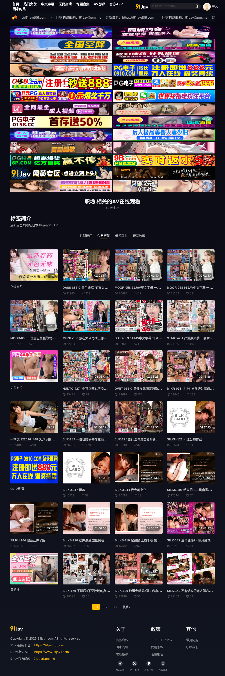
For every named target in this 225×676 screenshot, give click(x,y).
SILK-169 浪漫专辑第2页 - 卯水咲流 (139, 590)
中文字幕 (47, 4)
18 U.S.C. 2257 (161, 640)
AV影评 (99, 4)
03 (115, 607)
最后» (126, 607)
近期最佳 (86, 235)
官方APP (116, 4)
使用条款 (157, 647)
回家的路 (19, 9)
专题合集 (82, 4)
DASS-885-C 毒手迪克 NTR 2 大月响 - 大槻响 (94, 287)
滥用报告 (157, 654)
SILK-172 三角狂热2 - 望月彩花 (188, 540)
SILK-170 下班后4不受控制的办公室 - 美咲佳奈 (95, 590)
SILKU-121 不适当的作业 (184, 439)
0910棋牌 (17, 488)
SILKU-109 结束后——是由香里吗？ (192, 489)
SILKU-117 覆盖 (74, 489)
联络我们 (192, 647)
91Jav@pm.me (44, 658)
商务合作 (122, 640)
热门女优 (30, 4)
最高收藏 (139, 235)
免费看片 (16, 387)
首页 (16, 4)
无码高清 (65, 4)
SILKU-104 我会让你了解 (27, 540)
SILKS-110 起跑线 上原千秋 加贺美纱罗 (142, 540)
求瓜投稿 (122, 654)
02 (105, 607)
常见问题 (192, 640)
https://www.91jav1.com (51, 652)
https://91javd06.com (49, 645)
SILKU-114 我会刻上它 (130, 489)
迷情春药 (16, 286)
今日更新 (103, 235)
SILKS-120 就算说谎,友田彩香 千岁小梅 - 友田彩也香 (99, 540)
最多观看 (121, 235)
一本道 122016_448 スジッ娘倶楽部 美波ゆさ (42, 439)
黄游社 (15, 589)
